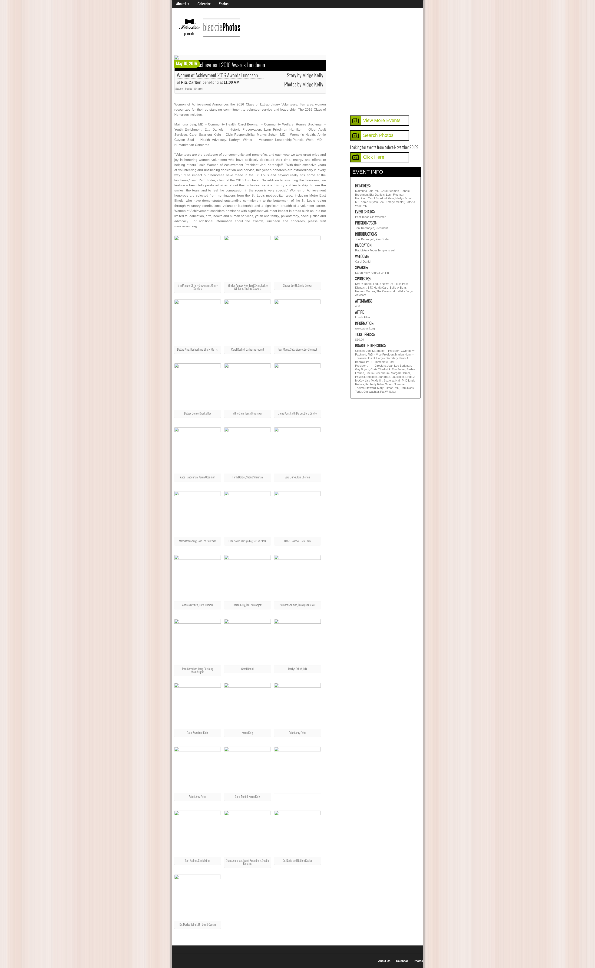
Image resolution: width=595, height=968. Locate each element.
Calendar (204, 4)
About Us (182, 4)
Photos (223, 4)
